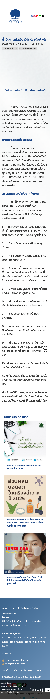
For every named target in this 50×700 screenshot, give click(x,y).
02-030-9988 (12, 660)
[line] (40, 16)
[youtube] (37, 16)
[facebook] (32, 16)
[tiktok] (43, 16)
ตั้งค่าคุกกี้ (36, 690)
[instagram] (34, 16)
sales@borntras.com (15, 663)
